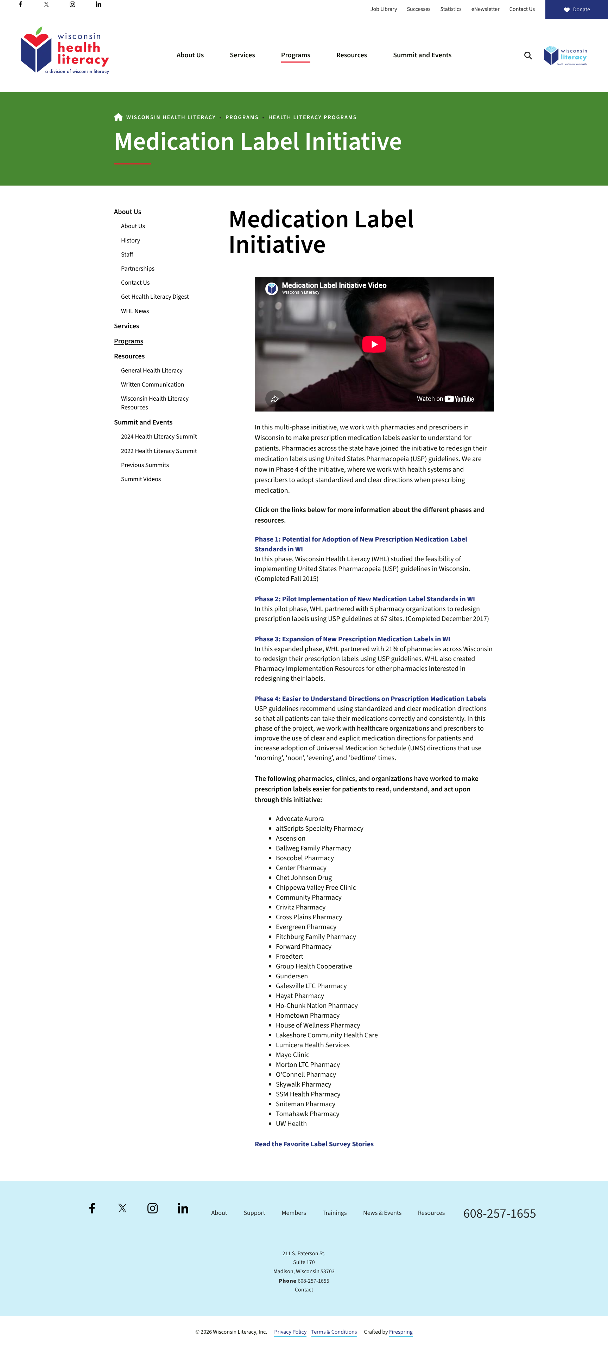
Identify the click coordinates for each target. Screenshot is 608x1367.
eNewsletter (485, 9)
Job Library (383, 9)
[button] (528, 55)
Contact (304, 1290)
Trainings (335, 1213)
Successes (418, 9)
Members (293, 1213)
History (130, 241)
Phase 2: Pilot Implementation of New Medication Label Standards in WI (365, 599)
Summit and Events (422, 55)
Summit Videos (141, 479)
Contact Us (522, 9)
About (219, 1213)
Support (254, 1213)
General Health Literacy (152, 371)
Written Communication (152, 385)
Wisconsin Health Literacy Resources (155, 403)
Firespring (401, 1332)
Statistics (451, 9)
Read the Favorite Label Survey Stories (314, 1144)
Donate (581, 10)
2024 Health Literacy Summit (159, 437)
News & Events (382, 1213)
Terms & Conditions (334, 1332)
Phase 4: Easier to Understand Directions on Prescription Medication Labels (370, 699)
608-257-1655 (499, 1213)
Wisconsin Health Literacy (171, 118)
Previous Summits (145, 465)
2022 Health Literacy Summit (159, 451)
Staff (127, 255)
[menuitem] (190, 56)
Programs (295, 55)
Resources (351, 55)
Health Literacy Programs (312, 118)
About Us (190, 55)
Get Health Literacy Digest (155, 297)
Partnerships (137, 269)
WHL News (135, 311)
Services (242, 55)
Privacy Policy (290, 1332)
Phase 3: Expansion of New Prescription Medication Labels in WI (352, 639)
